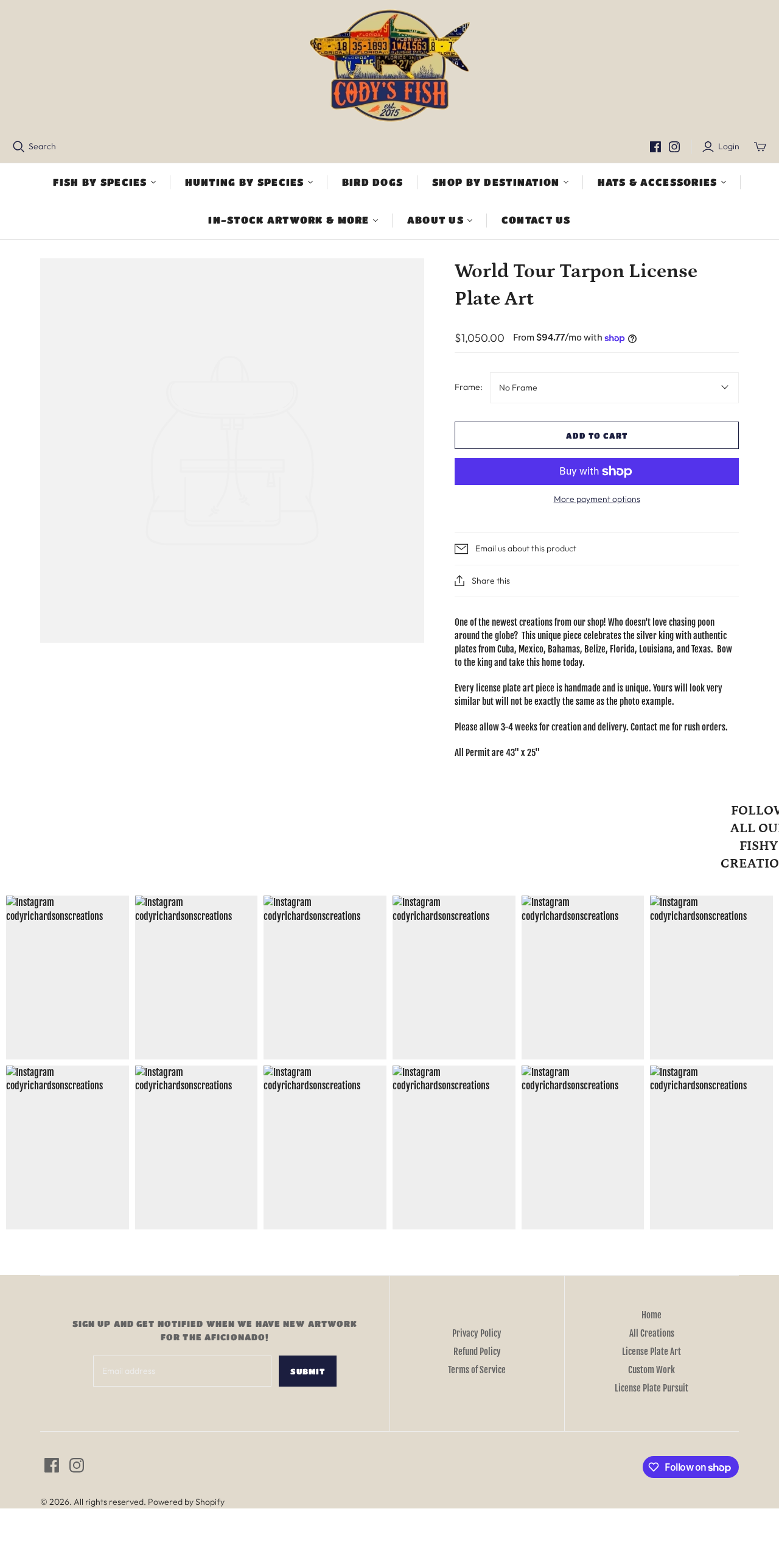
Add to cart (596, 435)
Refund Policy (477, 1351)
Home (651, 1315)
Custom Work (651, 1370)
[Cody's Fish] (389, 67)
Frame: (469, 386)
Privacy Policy (476, 1333)
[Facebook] (655, 146)
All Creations (651, 1333)
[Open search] (19, 147)
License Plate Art (651, 1351)
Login (728, 146)
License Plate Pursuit (651, 1388)
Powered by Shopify (186, 1501)
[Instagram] (674, 146)
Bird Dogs (372, 182)
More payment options (597, 498)
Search (42, 146)
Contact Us (536, 219)
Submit (307, 1371)
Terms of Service (477, 1370)
